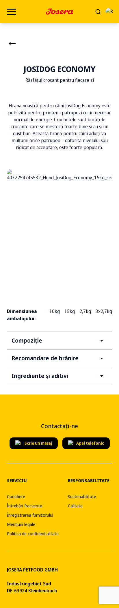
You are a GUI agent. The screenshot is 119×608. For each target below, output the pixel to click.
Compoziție (27, 340)
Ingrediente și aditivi (40, 376)
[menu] (11, 12)
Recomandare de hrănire (45, 358)
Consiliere (16, 496)
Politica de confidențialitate (33, 533)
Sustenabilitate (82, 496)
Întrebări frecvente (24, 506)
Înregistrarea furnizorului (30, 515)
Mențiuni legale (21, 524)
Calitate (75, 506)
